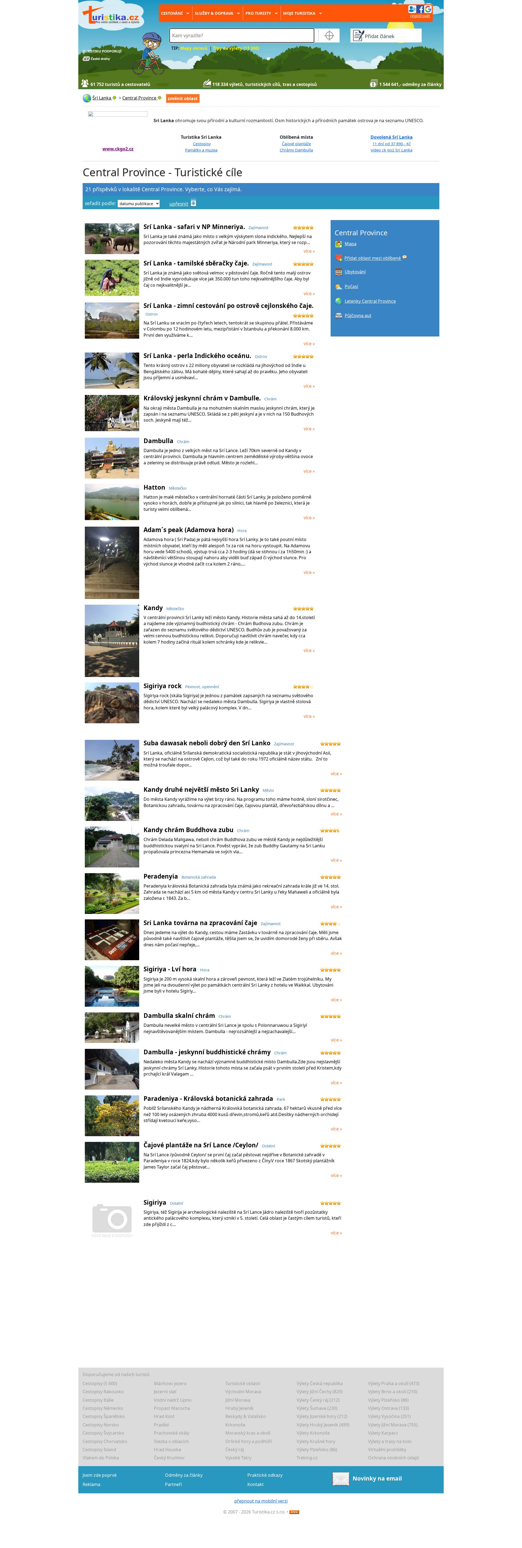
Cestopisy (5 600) (100, 1383)
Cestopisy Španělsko (104, 1416)
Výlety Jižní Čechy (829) (320, 1392)
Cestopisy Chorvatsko (105, 1441)
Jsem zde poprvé (100, 1475)
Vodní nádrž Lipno (172, 1400)
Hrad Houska (167, 1450)
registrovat (420, 15)
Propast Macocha (172, 1408)
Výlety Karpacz (383, 1433)
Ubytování (355, 272)
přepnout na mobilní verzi (261, 1501)
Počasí (351, 286)
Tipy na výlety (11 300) (236, 48)
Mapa (350, 244)
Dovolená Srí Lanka (392, 137)
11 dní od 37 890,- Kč (391, 143)
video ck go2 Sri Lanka (391, 150)
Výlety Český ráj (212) (318, 1400)
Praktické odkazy (264, 1475)
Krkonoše (235, 1425)
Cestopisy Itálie (98, 1400)
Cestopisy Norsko (101, 1425)
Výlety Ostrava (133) (388, 1408)
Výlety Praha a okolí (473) (394, 1383)
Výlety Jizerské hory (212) (322, 1416)
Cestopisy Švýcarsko (103, 1433)
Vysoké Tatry (238, 1458)
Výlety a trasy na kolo (390, 1441)
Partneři (173, 1484)
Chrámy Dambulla (296, 150)
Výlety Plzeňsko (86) (388, 1400)
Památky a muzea (201, 150)
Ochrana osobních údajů (393, 1458)
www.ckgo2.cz (117, 149)
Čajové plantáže (296, 143)
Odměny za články (184, 1475)
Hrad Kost (164, 1416)
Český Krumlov (169, 1458)
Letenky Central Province (370, 301)
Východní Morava (243, 1392)
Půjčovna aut (358, 316)
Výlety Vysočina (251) (389, 1416)
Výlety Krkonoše (313, 1433)
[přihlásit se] (420, 9)
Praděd (161, 1425)
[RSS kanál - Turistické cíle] (294, 1512)
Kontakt (255, 1484)
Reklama (91, 1484)
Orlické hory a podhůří (248, 1441)
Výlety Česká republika (320, 1383)
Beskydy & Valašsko (245, 1416)
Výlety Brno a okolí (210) (392, 1392)
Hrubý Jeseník (239, 1408)
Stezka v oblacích (171, 1441)
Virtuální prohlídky (387, 1450)
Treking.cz (307, 1458)
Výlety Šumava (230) (317, 1408)
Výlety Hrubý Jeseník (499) (323, 1425)
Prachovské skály (171, 1433)
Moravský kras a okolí (247, 1433)
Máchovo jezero (170, 1383)
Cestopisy (202, 143)
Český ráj (234, 1450)
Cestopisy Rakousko (103, 1392)
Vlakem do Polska (101, 1458)
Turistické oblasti (242, 1383)
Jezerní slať (165, 1392)
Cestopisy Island (99, 1450)
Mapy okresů (193, 48)
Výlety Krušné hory (316, 1441)
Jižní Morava (237, 1400)
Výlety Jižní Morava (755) (393, 1425)
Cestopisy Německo (103, 1408)
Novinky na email (377, 1478)
